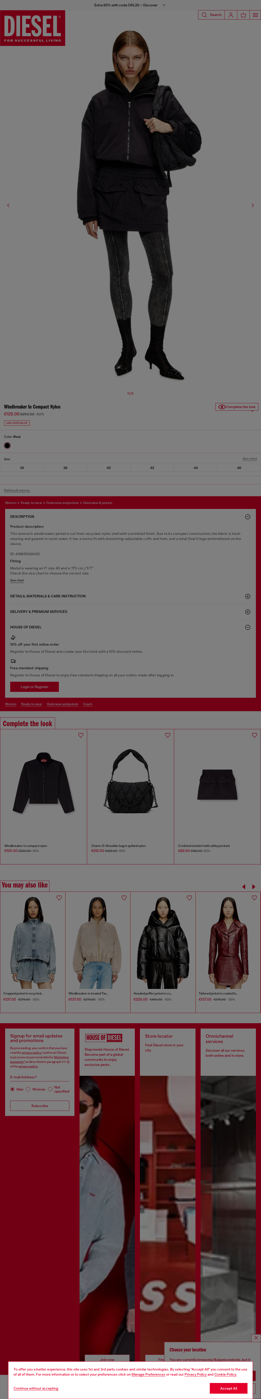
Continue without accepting (36, 1388)
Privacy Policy (196, 1374)
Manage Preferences (148, 1374)
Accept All (228, 1388)
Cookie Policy (225, 1374)
